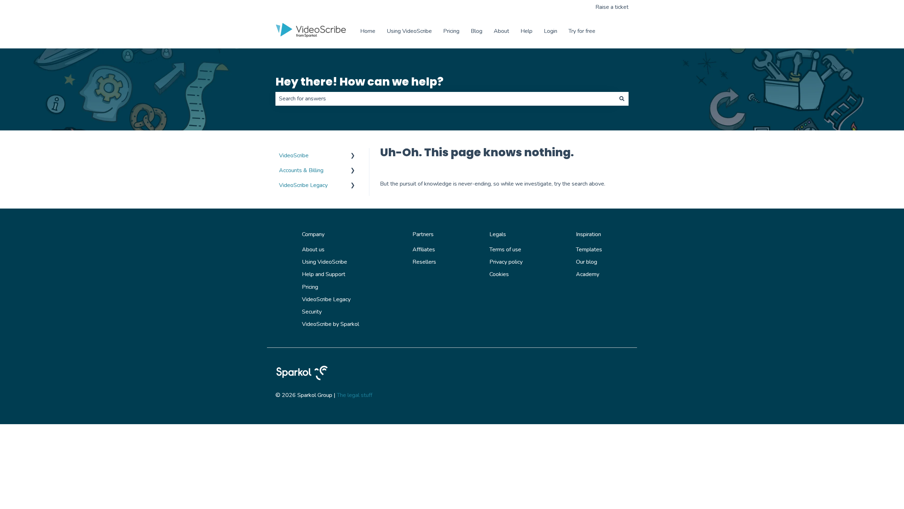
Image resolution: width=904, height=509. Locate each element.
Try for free (582, 31)
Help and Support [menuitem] (323, 274)
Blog (476, 31)
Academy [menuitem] (587, 274)
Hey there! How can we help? (359, 81)
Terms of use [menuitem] (505, 249)
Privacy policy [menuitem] (506, 262)
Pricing (451, 31)
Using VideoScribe (409, 31)
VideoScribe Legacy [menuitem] (303, 185)
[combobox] (445, 98)
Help (527, 31)
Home (367, 31)
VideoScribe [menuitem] (294, 155)
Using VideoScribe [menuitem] (324, 262)
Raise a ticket (612, 7)
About (501, 31)
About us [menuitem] (313, 249)
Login (550, 31)
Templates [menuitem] (589, 249)
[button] (352, 156)
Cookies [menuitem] (499, 274)
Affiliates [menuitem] (423, 249)
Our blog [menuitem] (586, 262)
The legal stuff (354, 395)
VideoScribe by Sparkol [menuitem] (330, 324)
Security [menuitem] (312, 312)
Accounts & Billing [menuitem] (301, 170)
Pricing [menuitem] (310, 287)
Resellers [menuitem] (424, 262)
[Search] (622, 98)
